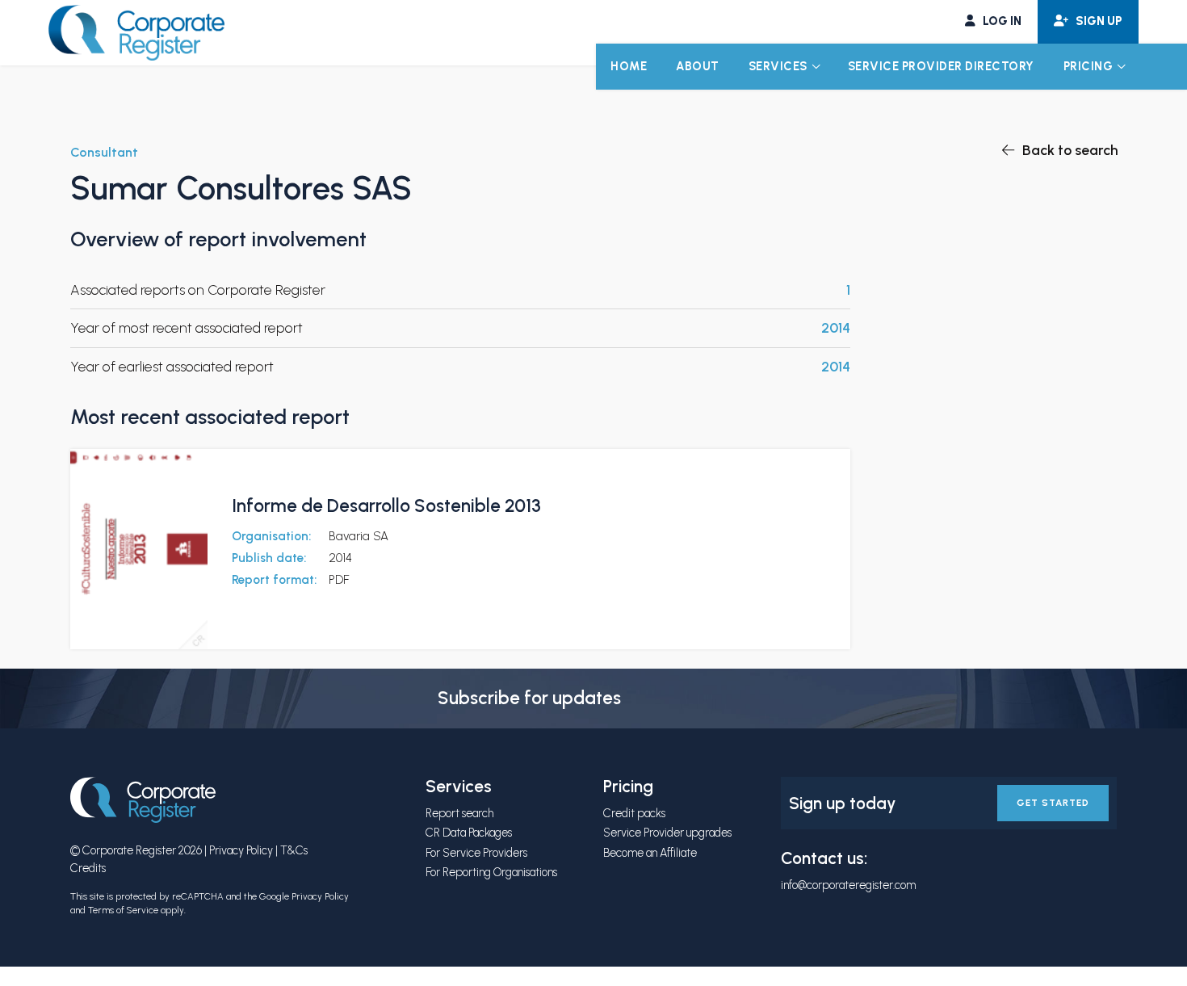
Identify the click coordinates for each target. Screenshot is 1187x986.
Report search (459, 813)
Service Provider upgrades (667, 832)
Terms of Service (123, 910)
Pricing (1088, 66)
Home (628, 66)
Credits (88, 868)
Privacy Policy (241, 850)
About (697, 66)
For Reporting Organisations (491, 872)
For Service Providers (476, 852)
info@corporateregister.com (848, 885)
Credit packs (634, 813)
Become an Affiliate (650, 852)
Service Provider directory (941, 66)
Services (778, 66)
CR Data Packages (469, 832)
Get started (1053, 802)
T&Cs (294, 850)
